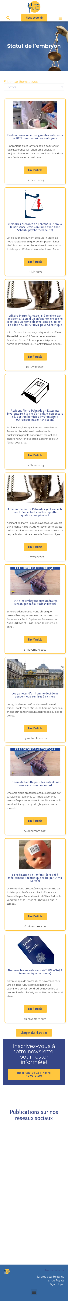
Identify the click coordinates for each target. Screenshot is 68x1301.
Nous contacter (54, 1270)
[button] (60, 18)
